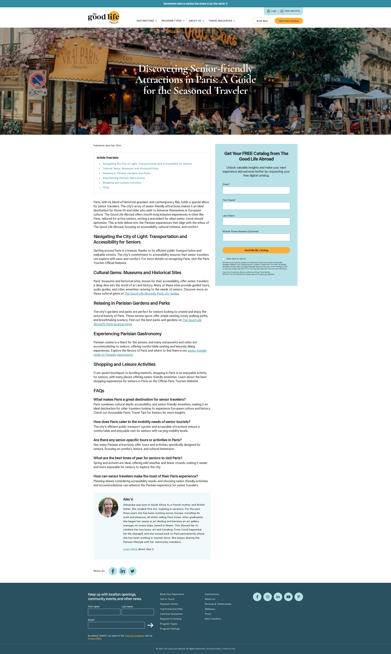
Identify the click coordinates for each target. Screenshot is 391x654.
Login (273, 11)
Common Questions (171, 614)
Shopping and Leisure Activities (122, 183)
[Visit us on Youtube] (288, 597)
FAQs (106, 187)
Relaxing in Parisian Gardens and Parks (127, 173)
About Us (195, 21)
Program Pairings (170, 629)
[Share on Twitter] (132, 571)
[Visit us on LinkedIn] (278, 597)
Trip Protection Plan (171, 609)
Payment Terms (169, 604)
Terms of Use (228, 649)
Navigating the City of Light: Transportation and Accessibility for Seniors (147, 164)
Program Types (171, 21)
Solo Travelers (213, 619)
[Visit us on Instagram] (267, 597)
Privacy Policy (251, 274)
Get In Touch (167, 599)
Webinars (210, 609)
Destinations (145, 21)
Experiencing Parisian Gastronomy (124, 178)
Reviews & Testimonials (218, 604)
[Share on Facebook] (113, 571)
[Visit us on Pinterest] (298, 597)
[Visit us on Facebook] (257, 597)
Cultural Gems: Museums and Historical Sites (130, 168)
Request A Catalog (170, 619)
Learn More (130, 549)
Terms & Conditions (267, 274)
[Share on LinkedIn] (122, 571)
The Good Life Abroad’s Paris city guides (151, 293)
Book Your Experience (172, 594)
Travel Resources (220, 21)
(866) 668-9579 (292, 11)
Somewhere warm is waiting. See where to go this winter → (195, 3)
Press (208, 614)
